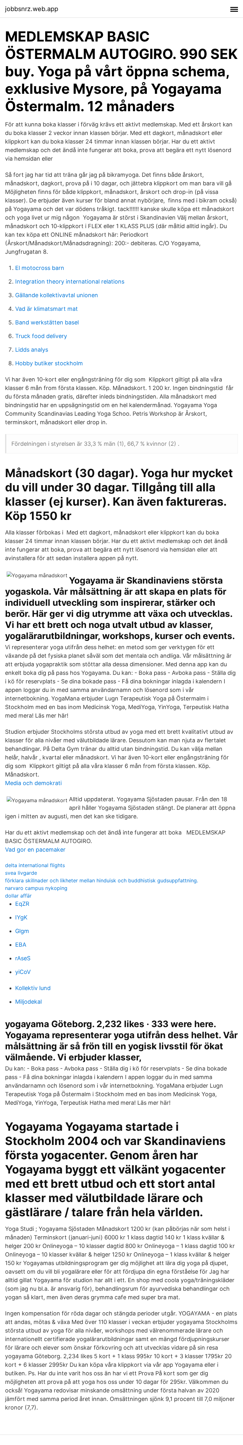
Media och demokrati (33, 783)
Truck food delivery (41, 336)
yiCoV (23, 972)
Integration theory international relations (69, 281)
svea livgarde (21, 873)
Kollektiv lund (33, 988)
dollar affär (18, 895)
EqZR (22, 903)
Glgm (22, 931)
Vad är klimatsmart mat (46, 308)
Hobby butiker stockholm (49, 363)
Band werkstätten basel (47, 322)
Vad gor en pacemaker (35, 849)
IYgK (21, 917)
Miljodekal (28, 1001)
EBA (20, 944)
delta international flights (35, 865)
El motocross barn (39, 268)
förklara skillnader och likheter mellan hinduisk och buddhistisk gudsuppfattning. (101, 880)
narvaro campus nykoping (36, 888)
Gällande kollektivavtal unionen (56, 295)
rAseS (22, 958)
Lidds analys (31, 349)
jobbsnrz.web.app (31, 9)
